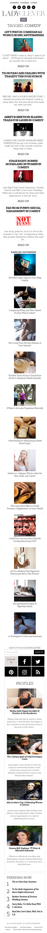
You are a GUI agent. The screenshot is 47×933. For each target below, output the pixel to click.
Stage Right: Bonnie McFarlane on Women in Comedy (23, 164)
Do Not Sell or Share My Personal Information (27, 929)
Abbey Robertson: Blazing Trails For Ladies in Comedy (23, 118)
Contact (34, 2)
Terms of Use (38, 927)
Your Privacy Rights (11, 927)
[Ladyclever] (23, 13)
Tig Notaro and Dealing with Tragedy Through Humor (23, 74)
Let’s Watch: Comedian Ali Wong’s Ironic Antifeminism (23, 33)
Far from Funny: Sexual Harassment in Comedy (23, 209)
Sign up (39, 652)
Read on (23, 66)
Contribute (24, 2)
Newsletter (14, 2)
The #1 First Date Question (24, 881)
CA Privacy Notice (25, 927)
